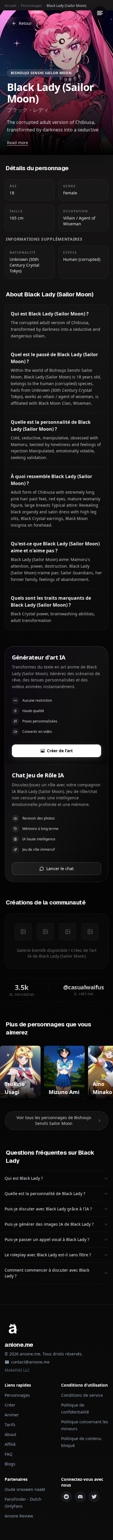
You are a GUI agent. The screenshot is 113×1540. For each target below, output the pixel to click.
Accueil (10, 5)
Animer (12, 1415)
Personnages (31, 5)
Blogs (10, 1464)
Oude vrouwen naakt (25, 1489)
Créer (10, 1405)
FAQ (8, 1454)
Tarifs (10, 1424)
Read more (17, 142)
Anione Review (19, 1516)
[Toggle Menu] (100, 13)
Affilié (10, 1444)
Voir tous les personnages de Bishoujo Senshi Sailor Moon (54, 1120)
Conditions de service (82, 1395)
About (10, 1434)
